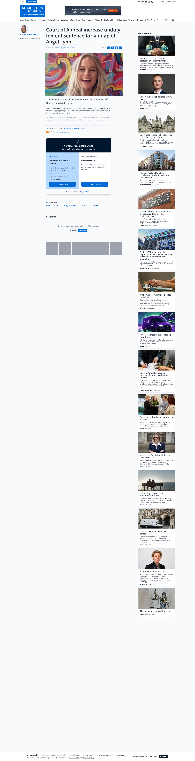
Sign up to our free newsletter (167, 2)
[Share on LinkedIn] (108, 47)
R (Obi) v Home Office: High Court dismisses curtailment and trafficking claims (155, 214)
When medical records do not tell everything (155, 296)
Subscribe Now (31, 2)
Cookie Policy (74, 758)
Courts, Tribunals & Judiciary (74, 205)
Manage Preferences (140, 756)
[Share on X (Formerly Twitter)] (112, 47)
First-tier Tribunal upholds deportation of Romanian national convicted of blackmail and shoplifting (156, 256)
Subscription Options (125, 20)
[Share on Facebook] (116, 47)
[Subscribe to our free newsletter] (152, 2)
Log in (73, 230)
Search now (112, 11)
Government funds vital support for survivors (157, 418)
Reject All (153, 756)
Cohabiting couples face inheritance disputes (151, 494)
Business (64, 20)
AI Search (98, 20)
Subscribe (82, 230)
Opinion (34, 20)
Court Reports (87, 20)
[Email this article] (120, 47)
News (57, 48)
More (153, 20)
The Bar (56, 205)
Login (22, 2)
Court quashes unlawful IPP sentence (153, 532)
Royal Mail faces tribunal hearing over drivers (155, 336)
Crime (48, 205)
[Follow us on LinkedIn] (146, 2)
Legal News (24, 20)
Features (42, 20)
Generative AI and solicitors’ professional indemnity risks (153, 59)
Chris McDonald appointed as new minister (156, 98)
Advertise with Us (142, 20)
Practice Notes (53, 20)
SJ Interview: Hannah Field (152, 571)
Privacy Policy (88, 758)
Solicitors (93, 205)
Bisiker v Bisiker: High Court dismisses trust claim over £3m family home (154, 175)
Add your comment (69, 48)
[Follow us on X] (149, 2)
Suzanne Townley (28, 34)
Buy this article (95, 184)
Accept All (163, 756)
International (75, 20)
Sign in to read (86, 192)
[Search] (173, 20)
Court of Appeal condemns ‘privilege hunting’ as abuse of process (154, 375)
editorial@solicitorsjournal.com (74, 128)
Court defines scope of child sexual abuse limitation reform (156, 136)
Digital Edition (109, 20)
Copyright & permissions (61, 132)
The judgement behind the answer (156, 611)
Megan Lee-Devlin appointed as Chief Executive (155, 456)
